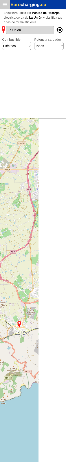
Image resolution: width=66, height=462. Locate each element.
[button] (19, 324)
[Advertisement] (33, 85)
